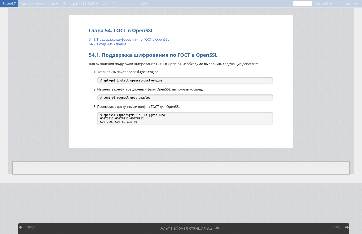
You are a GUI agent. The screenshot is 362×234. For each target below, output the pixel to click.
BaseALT (9, 3)
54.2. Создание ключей (107, 44)
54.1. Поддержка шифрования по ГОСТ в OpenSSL (129, 39)
